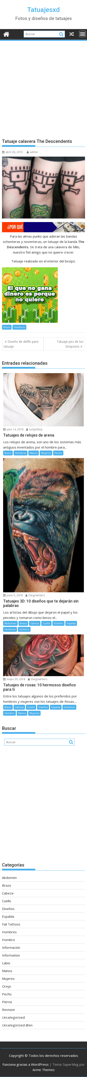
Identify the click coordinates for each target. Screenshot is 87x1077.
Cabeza (34, 623)
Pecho (58, 453)
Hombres (19, 327)
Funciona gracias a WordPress (25, 1064)
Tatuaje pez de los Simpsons (70, 343)
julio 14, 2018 (14, 429)
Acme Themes (44, 1069)
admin (34, 152)
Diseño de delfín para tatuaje (21, 343)
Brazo (6, 327)
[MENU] (82, 34)
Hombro (24, 629)
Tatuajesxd (43, 10)
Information (11, 955)
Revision (8, 1009)
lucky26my (35, 429)
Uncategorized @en (17, 1025)
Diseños (58, 623)
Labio (6, 963)
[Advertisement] (43, 87)
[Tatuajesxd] (6, 33)
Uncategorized (13, 1017)
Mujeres (46, 453)
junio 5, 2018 (14, 595)
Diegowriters (36, 595)
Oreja (6, 986)
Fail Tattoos (11, 924)
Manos (33, 453)
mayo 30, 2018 (15, 679)
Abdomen (10, 623)
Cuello (46, 623)
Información (11, 947)
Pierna (7, 1002)
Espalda (71, 623)
